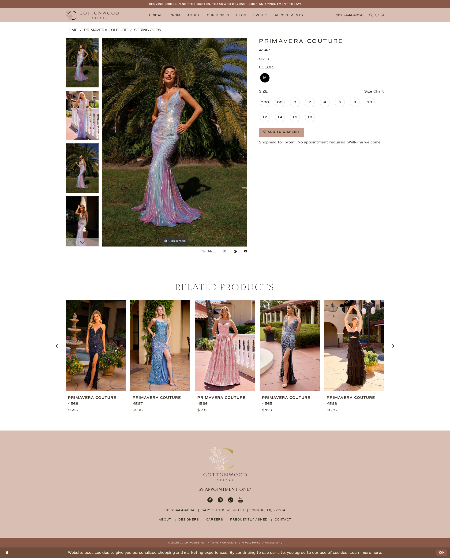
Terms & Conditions (223, 542)
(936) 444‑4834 (180, 510)
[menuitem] (156, 15)
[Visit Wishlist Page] (377, 15)
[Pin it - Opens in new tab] (235, 252)
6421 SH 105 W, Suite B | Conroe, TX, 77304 (243, 510)
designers (188, 519)
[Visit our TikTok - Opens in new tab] (230, 500)
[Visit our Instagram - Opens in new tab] (220, 500)
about (165, 519)
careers (214, 519)
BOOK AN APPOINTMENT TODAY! (274, 4)
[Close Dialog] (7, 553)
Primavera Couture (106, 30)
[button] (383, 15)
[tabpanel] (82, 64)
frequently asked (249, 519)
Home (72, 30)
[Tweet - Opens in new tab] (225, 252)
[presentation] (96, 345)
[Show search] (371, 15)
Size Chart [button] (374, 91)
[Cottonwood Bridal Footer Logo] (225, 464)
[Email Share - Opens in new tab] (245, 251)
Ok (442, 553)
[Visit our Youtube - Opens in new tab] (240, 500)
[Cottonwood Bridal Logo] (92, 15)
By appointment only (225, 489)
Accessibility (273, 542)
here (376, 553)
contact (283, 519)
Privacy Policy (250, 542)
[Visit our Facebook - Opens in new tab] (210, 500)
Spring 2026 (147, 30)
